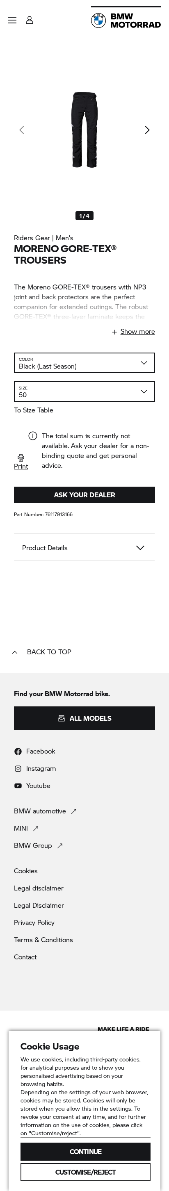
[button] (12, 20)
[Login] (29, 17)
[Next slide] (147, 130)
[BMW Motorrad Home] (126, 20)
